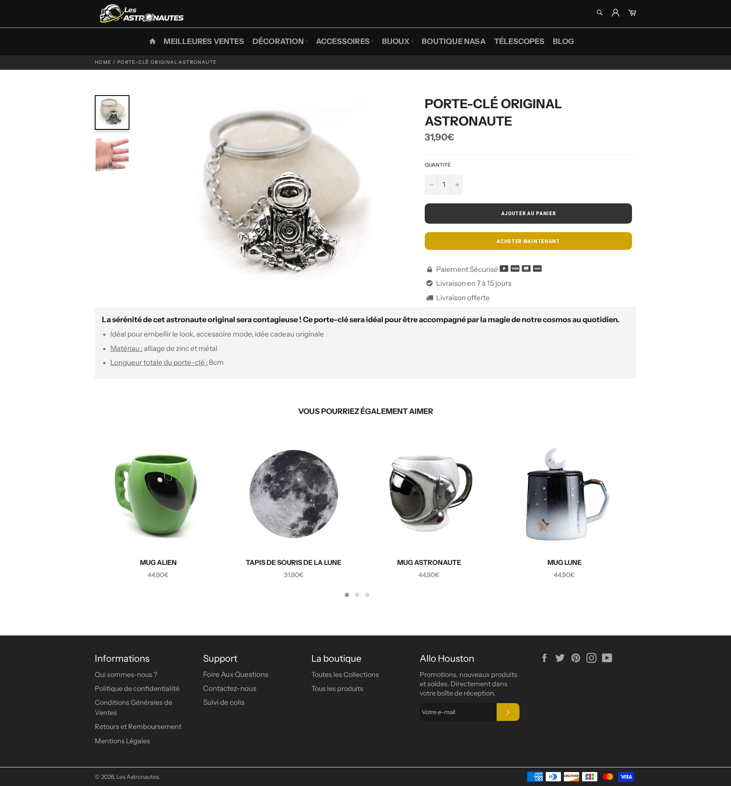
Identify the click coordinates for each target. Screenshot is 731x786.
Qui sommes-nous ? (126, 674)
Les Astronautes (137, 776)
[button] (347, 595)
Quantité (438, 165)
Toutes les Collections (345, 674)
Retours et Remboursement (138, 726)
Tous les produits (337, 688)
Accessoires (343, 41)
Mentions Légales (122, 741)
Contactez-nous (229, 688)
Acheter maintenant (528, 241)
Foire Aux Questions (235, 674)
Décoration (278, 41)
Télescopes (519, 41)
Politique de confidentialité (137, 688)
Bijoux (395, 41)
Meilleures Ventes (204, 41)
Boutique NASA (454, 41)
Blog (563, 41)
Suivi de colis (224, 702)
